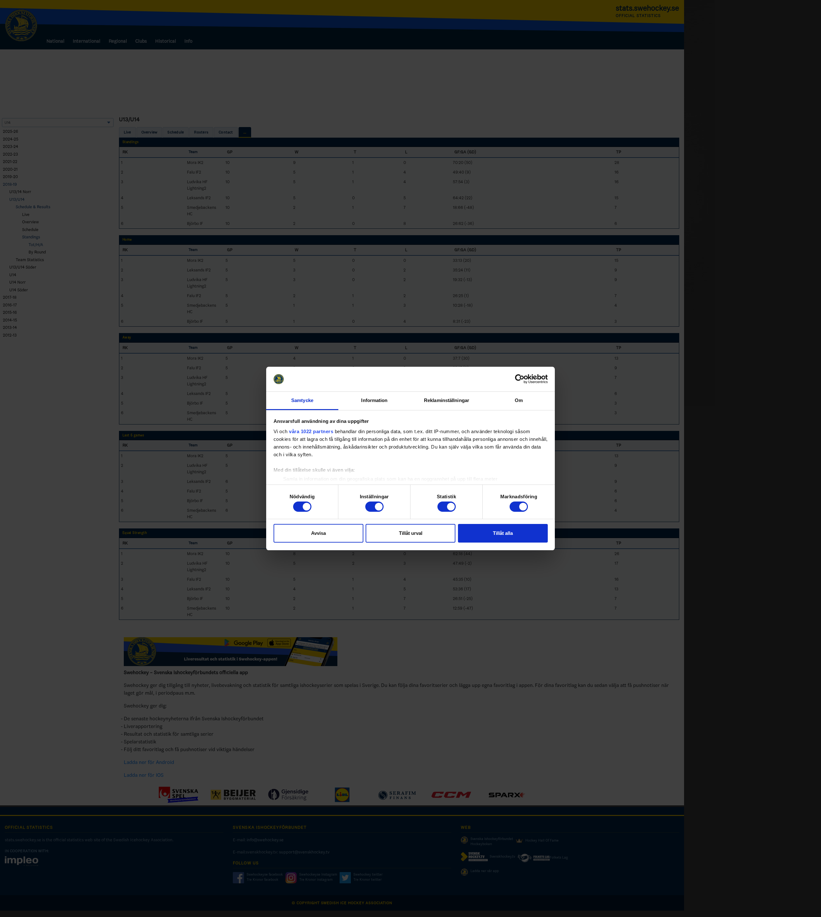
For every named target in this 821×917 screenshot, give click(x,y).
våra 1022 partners (311, 431)
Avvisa (318, 533)
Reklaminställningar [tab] (446, 400)
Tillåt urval (410, 533)
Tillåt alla (503, 533)
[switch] (374, 506)
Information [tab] (374, 400)
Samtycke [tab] (302, 400)
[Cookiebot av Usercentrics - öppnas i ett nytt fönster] (520, 379)
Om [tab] (519, 400)
